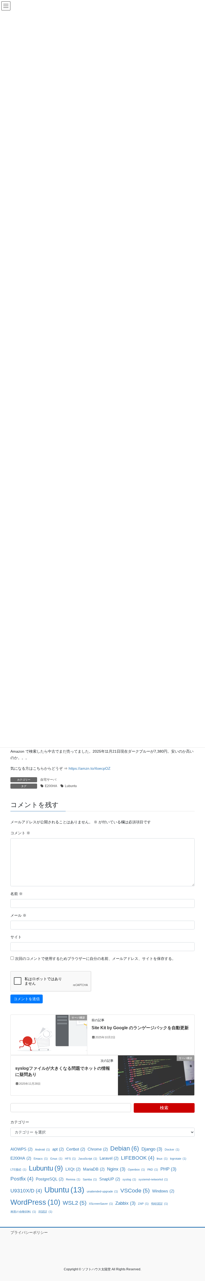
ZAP (143, 1203)
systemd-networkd (153, 1179)
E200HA (51, 786)
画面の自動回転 (23, 1211)
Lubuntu (71, 786)
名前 (16, 894)
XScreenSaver (101, 1203)
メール (18, 915)
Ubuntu (64, 1189)
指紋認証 (159, 1203)
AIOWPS (21, 1149)
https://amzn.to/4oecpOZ (90, 768)
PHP (168, 1169)
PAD (152, 1169)
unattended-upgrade (102, 1191)
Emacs (41, 1158)
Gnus (56, 1158)
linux (162, 1158)
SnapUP (109, 1179)
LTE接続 (18, 1169)
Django (151, 1149)
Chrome (98, 1149)
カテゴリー (19, 1122)
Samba (90, 1179)
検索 (164, 1108)
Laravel (109, 1158)
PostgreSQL (50, 1179)
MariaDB (94, 1169)
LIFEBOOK (137, 1158)
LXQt (73, 1169)
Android (42, 1149)
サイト (16, 937)
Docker (172, 1149)
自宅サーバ (48, 779)
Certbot (75, 1149)
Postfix (21, 1179)
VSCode (135, 1190)
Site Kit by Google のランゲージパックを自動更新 (140, 1027)
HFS (70, 1158)
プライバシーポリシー (29, 1232)
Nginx (116, 1169)
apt (58, 1149)
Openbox (136, 1169)
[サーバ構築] (49, 1034)
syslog (129, 1179)
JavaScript (87, 1158)
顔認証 (45, 1211)
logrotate (178, 1158)
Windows (163, 1191)
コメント (20, 833)
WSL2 (74, 1203)
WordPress (35, 1202)
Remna (73, 1179)
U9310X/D (26, 1191)
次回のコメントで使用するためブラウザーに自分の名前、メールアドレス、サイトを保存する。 (95, 958)
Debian (124, 1148)
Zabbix (125, 1203)
